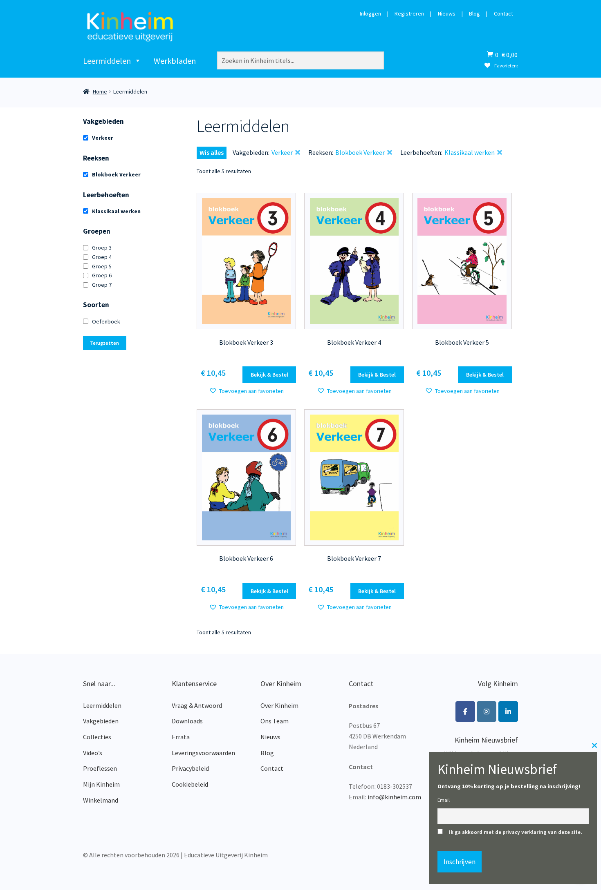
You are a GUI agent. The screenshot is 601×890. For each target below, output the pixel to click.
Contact (503, 14)
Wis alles (212, 152)
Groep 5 (102, 266)
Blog (474, 14)
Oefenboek (106, 321)
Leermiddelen (107, 61)
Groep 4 (102, 257)
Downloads (187, 721)
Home (100, 91)
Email (443, 800)
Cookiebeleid (190, 784)
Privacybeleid (190, 768)
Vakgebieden (101, 721)
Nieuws (446, 14)
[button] (246, 391)
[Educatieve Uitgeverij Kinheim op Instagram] (486, 711)
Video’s (92, 753)
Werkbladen (175, 61)
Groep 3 (102, 247)
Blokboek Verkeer (116, 174)
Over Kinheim (279, 705)
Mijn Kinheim (101, 784)
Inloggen (370, 14)
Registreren (409, 14)
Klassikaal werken (116, 211)
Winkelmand (100, 800)
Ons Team (274, 721)
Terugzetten (104, 343)
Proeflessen (100, 768)
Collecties (97, 737)
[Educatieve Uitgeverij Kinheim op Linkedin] (508, 711)
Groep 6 (102, 275)
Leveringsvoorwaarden (203, 753)
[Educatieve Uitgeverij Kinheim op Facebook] (465, 711)
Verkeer (102, 137)
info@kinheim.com (394, 797)
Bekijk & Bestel (269, 374)
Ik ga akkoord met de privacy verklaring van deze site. (515, 832)
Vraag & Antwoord (197, 705)
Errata (181, 737)
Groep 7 (102, 284)
